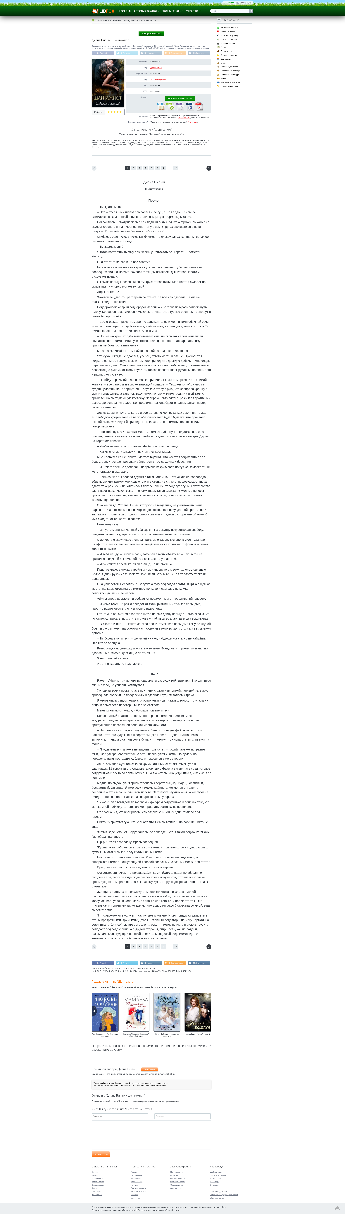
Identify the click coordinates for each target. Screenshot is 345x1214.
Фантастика (192, 11)
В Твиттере (125, 53)
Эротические (176, 1188)
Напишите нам (184, 118)
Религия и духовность (230, 67)
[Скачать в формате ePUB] (170, 110)
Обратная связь (217, 1198)
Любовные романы (171, 11)
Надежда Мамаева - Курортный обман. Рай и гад (136, 1035)
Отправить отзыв (101, 1154)
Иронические (97, 1178)
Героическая (136, 1175)
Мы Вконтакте (198, 53)
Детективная (136, 1178)
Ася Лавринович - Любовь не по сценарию (105, 1035)
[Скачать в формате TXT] (179, 110)
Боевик (95, 1172)
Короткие (174, 1175)
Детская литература (229, 55)
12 (176, 168)
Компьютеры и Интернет (231, 82)
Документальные (228, 43)
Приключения (226, 51)
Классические (98, 1185)
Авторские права (151, 33)
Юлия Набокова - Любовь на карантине (167, 1035)
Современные (176, 1185)
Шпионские (97, 1195)
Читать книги (124, 11)
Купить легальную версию (180, 98)
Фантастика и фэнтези (230, 28)
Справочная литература (230, 71)
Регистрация (245, 3)
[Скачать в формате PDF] (199, 110)
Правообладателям (218, 1191)
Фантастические (177, 1178)
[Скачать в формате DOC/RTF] (189, 110)
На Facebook (102, 53)
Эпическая (135, 1198)
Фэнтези (134, 1195)
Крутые (95, 1188)
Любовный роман (158, 79)
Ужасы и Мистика (138, 1191)
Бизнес (224, 63)
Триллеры (96, 1191)
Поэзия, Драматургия (229, 86)
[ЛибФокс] (103, 11)
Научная (135, 1185)
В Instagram (149, 53)
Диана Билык (156, 67)
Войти (231, 3)
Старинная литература (230, 75)
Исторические (98, 1182)
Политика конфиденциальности (224, 1195)
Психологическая (138, 1188)
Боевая (134, 1172)
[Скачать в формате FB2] (160, 110)
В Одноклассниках (176, 53)
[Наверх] (337, 1208)
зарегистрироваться (122, 1085)
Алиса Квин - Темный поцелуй (198, 1034)
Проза (223, 47)
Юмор (223, 78)
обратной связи (172, 1210)
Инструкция (192, 122)
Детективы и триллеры (145, 11)
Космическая (136, 1182)
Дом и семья (226, 59)
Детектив (95, 1175)
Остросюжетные (177, 1182)
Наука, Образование (229, 39)
